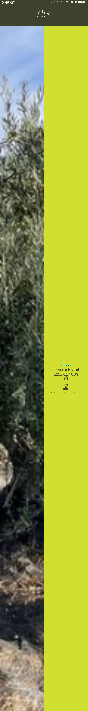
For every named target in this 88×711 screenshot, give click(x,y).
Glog (68, 2)
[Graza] (6, 2)
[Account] (76, 2)
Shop (49, 2)
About (62, 2)
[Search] (72, 2)
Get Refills (56, 2)
